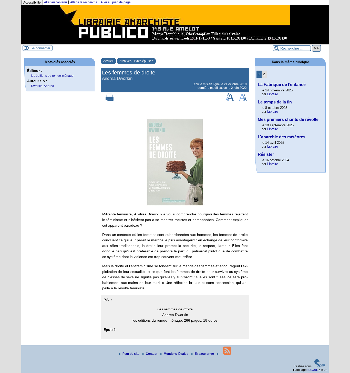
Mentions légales (176, 354)
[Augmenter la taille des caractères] (229, 100)
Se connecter (40, 48)
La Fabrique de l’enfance (282, 84)
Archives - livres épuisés (136, 61)
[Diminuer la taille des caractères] (243, 100)
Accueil (108, 61)
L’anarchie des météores (281, 137)
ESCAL (312, 370)
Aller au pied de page (116, 2)
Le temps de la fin (275, 102)
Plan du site (131, 354)
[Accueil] (175, 42)
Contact (152, 354)
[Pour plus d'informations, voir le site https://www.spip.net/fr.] (319, 366)
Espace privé (205, 354)
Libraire (272, 94)
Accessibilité (32, 2)
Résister (266, 154)
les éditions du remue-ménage (52, 76)
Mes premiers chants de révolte (288, 119)
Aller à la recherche (83, 2)
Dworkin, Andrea (42, 86)
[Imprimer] (110, 100)
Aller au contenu (55, 2)
